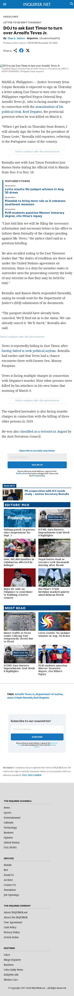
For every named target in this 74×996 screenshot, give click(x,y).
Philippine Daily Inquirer (14, 42)
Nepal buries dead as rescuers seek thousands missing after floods (53, 562)
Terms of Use (22, 473)
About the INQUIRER (16, 917)
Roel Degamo (41, 697)
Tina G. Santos (16, 38)
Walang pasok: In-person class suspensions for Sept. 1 (19, 532)
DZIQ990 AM (11, 974)
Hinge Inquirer (12, 959)
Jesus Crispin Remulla (20, 697)
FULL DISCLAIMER (31, 775)
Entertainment (12, 817)
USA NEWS (10, 847)
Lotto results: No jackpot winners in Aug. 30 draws (34, 190)
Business (8, 832)
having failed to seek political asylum (29, 351)
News (7, 807)
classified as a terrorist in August (43, 431)
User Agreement (13, 922)
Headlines (10, 16)
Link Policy (10, 927)
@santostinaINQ (50, 38)
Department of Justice (49, 694)
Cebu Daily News (13, 969)
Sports (7, 812)
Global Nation (12, 842)
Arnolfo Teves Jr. (25, 694)
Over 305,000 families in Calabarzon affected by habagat (19, 562)
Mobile (8, 865)
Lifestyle (8, 822)
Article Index (11, 937)
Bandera (9, 964)
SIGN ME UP (37, 465)
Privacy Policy (38, 475)
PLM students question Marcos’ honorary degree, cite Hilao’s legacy (34, 214)
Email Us (9, 875)
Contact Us (10, 884)
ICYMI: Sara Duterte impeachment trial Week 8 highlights (54, 532)
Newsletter (10, 889)
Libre (7, 954)
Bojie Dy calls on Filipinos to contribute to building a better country (18, 593)
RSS (6, 870)
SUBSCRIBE (37, 737)
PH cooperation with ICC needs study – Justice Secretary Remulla (47, 492)
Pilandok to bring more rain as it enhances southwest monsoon (35, 202)
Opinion (8, 837)
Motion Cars (11, 979)
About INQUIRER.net (16, 912)
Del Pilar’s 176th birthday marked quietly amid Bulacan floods (53, 591)
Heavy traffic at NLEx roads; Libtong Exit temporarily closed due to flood (18, 637)
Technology (10, 827)
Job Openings (11, 894)
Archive (8, 879)
